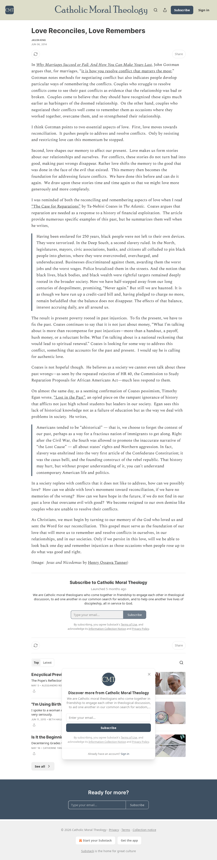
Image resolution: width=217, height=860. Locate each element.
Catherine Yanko (54, 748)
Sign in (203, 10)
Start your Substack (97, 840)
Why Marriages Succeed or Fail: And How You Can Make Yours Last (94, 65)
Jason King (38, 40)
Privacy (114, 830)
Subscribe (182, 10)
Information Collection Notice (107, 742)
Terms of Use (129, 737)
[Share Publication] (165, 10)
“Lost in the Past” (69, 397)
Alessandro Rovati (54, 685)
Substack (87, 851)
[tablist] (42, 662)
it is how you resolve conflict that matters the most (126, 71)
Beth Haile (56, 719)
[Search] (155, 10)
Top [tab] (36, 663)
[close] (149, 674)
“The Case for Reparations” (56, 206)
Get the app (129, 840)
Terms (125, 830)
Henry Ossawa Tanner (107, 563)
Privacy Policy (140, 742)
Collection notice (144, 830)
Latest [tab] (47, 663)
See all (40, 766)
